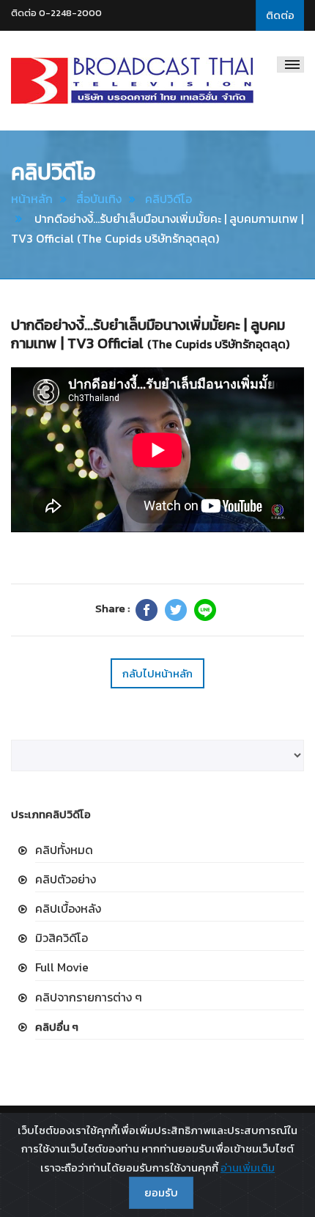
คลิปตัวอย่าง (65, 879)
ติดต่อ (280, 15)
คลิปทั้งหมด (64, 849)
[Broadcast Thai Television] (132, 80)
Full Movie (62, 967)
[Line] (205, 610)
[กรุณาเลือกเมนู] (290, 64)
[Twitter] (176, 610)
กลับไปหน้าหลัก (157, 673)
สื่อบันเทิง (99, 198)
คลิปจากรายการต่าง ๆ (88, 997)
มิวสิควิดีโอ (61, 937)
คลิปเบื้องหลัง (68, 908)
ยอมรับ (161, 1192)
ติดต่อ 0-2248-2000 (56, 13)
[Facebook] (147, 610)
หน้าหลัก (32, 198)
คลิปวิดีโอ (168, 198)
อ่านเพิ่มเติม (247, 1167)
